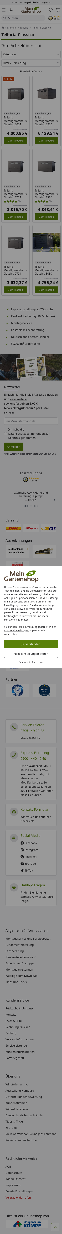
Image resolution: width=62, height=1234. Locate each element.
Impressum (37, 662)
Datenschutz (25, 662)
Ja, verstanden (31, 644)
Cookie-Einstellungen (16, 630)
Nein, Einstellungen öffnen (31, 654)
